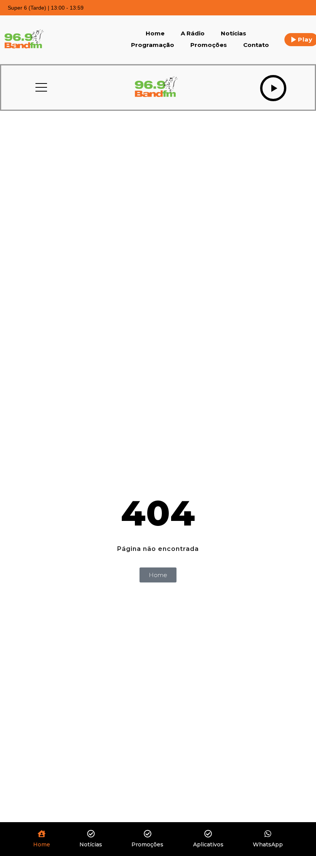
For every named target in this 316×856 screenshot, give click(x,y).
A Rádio (193, 33)
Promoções (208, 44)
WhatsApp (268, 844)
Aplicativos (208, 844)
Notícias (233, 33)
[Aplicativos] (208, 834)
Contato (256, 44)
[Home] (41, 834)
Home (155, 33)
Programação (152, 44)
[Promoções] (147, 834)
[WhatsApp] (268, 834)
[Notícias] (91, 834)
